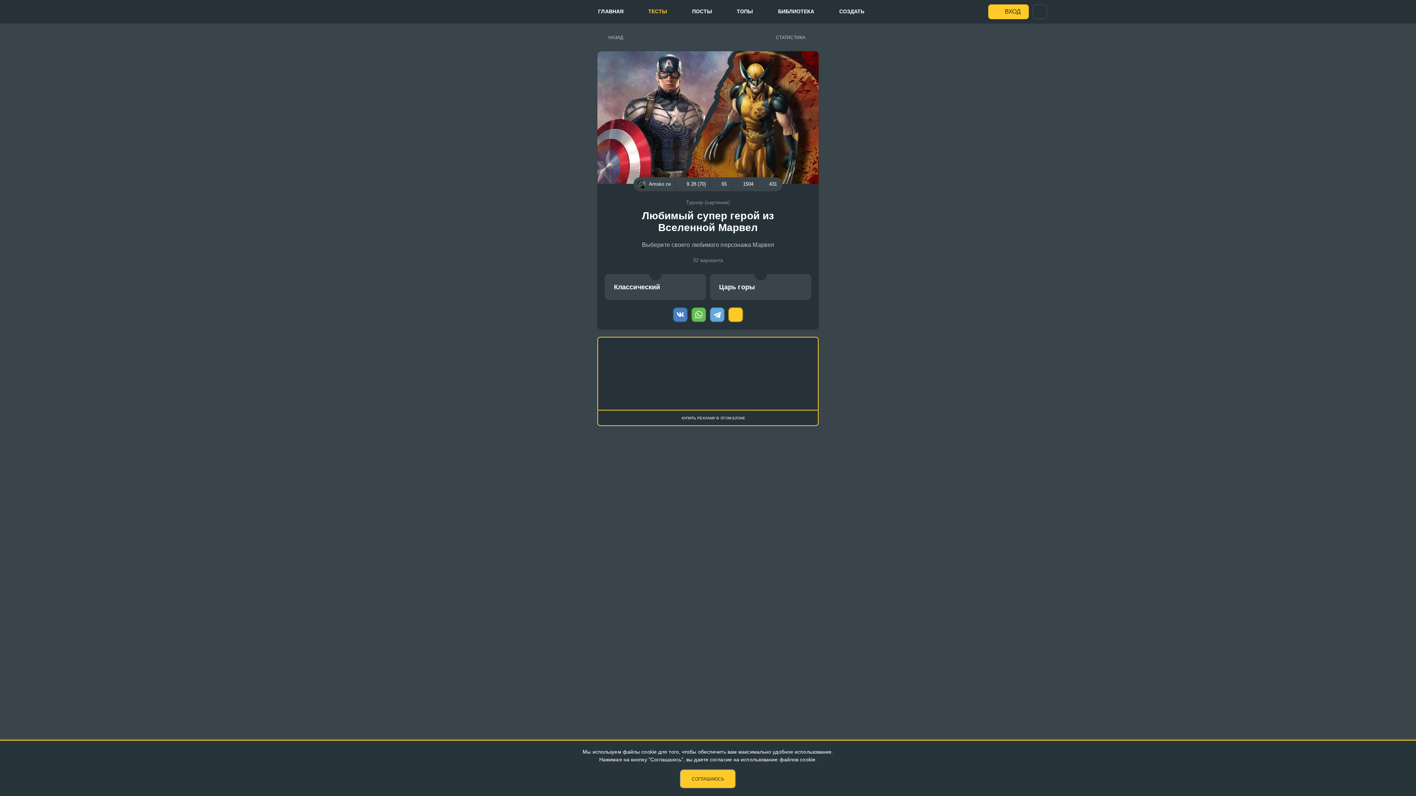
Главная (611, 11)
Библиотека (796, 11)
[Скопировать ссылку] (735, 314)
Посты (702, 11)
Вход (1013, 11)
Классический (637, 287)
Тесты (657, 11)
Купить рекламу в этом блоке (714, 418)
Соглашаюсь (708, 779)
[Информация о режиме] (655, 274)
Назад (616, 37)
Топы (745, 11)
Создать (852, 11)
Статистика (790, 37)
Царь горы (737, 287)
